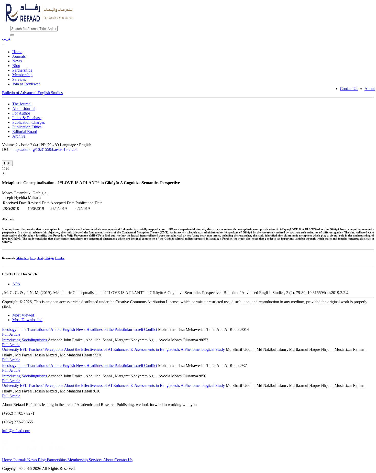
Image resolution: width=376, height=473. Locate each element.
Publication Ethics (26, 127)
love (32, 258)
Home (17, 52)
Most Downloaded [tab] (27, 320)
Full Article (11, 334)
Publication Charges (28, 122)
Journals (19, 56)
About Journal (23, 108)
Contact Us (349, 88)
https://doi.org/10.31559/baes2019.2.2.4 (45, 149)
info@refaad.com (16, 431)
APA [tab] (16, 284)
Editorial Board (24, 131)
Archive (18, 136)
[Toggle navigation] (4, 44)
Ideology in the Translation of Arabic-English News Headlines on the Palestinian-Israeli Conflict (79, 329)
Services (19, 79)
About (369, 88)
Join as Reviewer (26, 84)
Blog (16, 65)
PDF (7, 163)
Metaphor (22, 258)
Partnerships (22, 70)
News (17, 61)
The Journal (21, 104)
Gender (59, 258)
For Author (21, 113)
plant (40, 258)
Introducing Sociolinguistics (25, 340)
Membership (22, 75)
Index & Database (26, 118)
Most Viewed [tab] (23, 315)
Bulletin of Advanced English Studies (32, 93)
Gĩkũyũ (49, 258)
